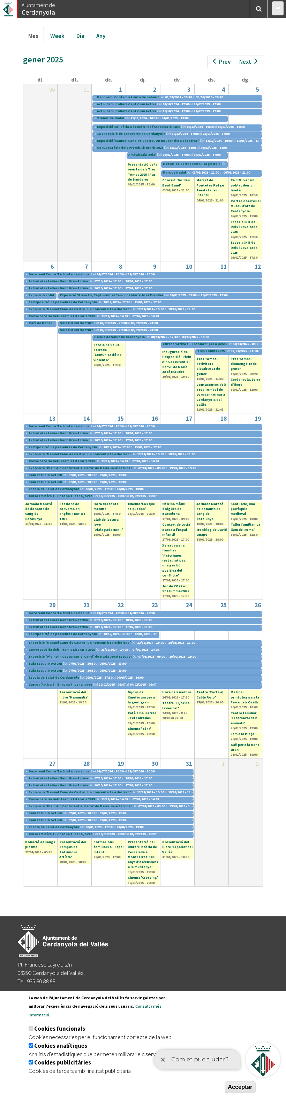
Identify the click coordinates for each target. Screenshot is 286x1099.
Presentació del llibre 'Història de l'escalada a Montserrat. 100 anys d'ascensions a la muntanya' (143, 854)
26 (258, 605)
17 (189, 418)
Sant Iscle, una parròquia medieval (243, 509)
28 (86, 764)
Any (100, 36)
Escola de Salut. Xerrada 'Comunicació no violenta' (107, 352)
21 (86, 605)
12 (258, 266)
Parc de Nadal (174, 172)
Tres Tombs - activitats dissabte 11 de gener (208, 366)
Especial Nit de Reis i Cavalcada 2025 (244, 247)
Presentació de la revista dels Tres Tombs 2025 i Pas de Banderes (142, 172)
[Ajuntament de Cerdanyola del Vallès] (8, 7)
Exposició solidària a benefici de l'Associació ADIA (138, 126)
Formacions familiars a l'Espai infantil (108, 847)
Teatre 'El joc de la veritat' (175, 705)
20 (52, 605)
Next (245, 62)
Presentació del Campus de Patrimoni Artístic (72, 849)
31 (189, 764)
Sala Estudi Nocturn (76, 323)
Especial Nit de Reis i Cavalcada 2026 (244, 227)
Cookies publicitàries (62, 1062)
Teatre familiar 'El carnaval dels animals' (244, 718)
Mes (36, 38)
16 (155, 418)
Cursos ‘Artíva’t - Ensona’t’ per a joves (195, 344)
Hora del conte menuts (106, 506)
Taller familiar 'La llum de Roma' (245, 527)
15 (121, 418)
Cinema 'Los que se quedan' (141, 506)
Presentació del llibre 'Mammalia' (73, 694)
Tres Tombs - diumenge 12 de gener (244, 364)
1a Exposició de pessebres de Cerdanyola (131, 133)
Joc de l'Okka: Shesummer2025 (175, 588)
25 (223, 605)
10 (189, 266)
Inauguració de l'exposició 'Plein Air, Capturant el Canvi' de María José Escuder (176, 362)
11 (223, 266)
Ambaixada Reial (142, 154)
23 (155, 605)
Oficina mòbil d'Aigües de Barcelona (173, 509)
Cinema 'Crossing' (143, 877)
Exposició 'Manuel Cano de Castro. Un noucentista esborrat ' (148, 140)
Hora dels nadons (176, 692)
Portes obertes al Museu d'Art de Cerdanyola (246, 206)
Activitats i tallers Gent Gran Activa (126, 104)
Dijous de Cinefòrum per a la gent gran (141, 697)
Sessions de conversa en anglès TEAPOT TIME (72, 511)
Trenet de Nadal (111, 118)
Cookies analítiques (60, 1046)
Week (57, 36)
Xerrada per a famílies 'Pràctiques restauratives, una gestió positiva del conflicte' (174, 560)
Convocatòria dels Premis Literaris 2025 (130, 147)
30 (155, 764)
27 (52, 764)
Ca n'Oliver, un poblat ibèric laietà (242, 185)
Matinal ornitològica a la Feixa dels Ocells (245, 697)
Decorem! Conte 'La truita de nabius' (128, 97)
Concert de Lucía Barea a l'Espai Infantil (176, 529)
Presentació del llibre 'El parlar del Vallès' (177, 847)
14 (86, 418)
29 (121, 764)
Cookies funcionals (59, 1028)
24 (189, 605)
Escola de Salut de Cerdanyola (119, 337)
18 (223, 418)
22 (121, 605)
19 (258, 418)
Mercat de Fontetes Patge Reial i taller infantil (210, 187)
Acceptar (240, 1087)
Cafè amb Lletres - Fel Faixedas (142, 715)
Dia (80, 36)
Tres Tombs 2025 (211, 351)
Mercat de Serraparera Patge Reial (192, 163)
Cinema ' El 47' (139, 728)
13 (52, 418)
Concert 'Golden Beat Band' (176, 182)
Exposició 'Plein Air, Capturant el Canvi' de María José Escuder (111, 295)
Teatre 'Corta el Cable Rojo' (209, 694)
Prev (225, 62)
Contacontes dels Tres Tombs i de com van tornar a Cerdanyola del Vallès (211, 394)
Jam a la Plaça (242, 734)
